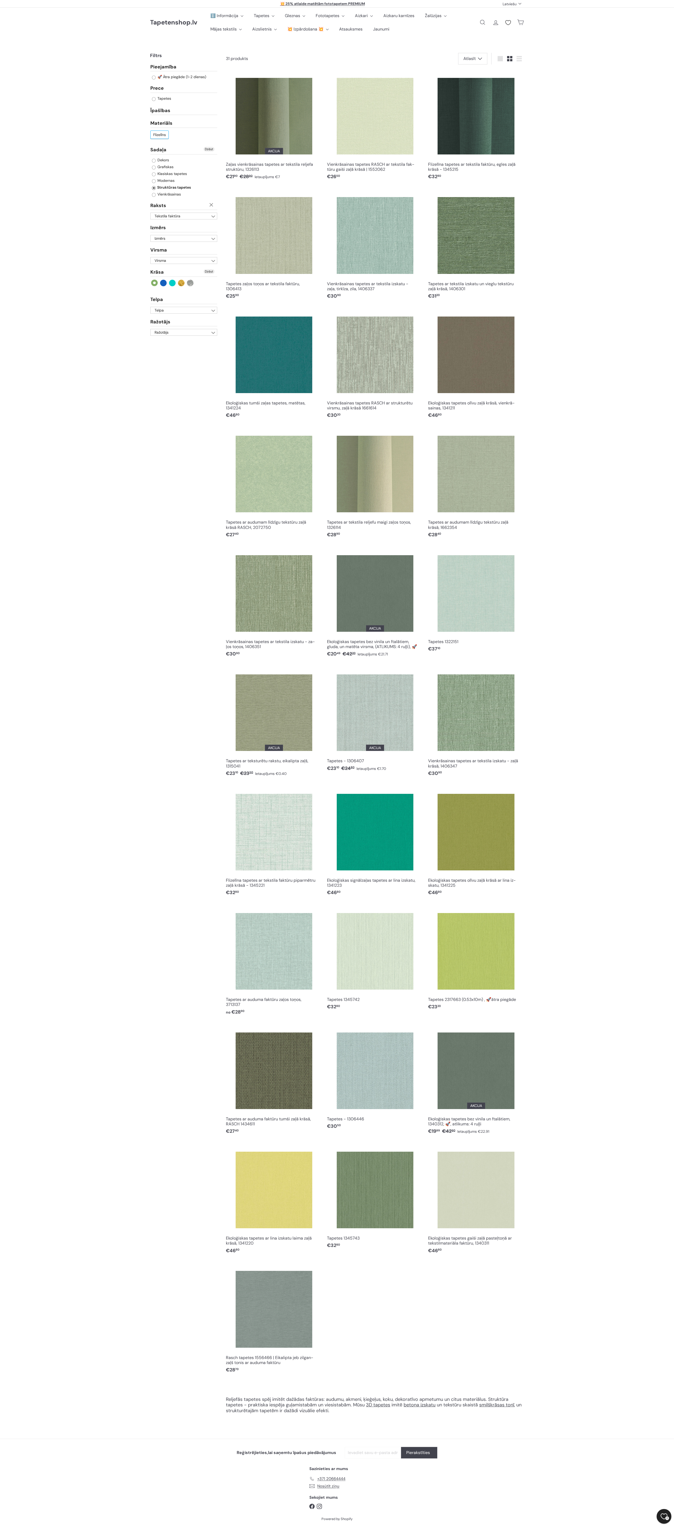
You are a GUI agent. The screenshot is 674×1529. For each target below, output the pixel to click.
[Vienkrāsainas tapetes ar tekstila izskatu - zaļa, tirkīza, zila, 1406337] (375, 246)
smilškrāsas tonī (496, 1405)
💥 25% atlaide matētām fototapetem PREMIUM (322, 3)
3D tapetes (378, 1405)
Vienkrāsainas (168, 194)
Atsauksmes (351, 29)
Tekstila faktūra (167, 216)
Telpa (156, 299)
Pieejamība (163, 67)
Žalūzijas (434, 15)
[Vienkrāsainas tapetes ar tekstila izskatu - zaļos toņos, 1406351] (274, 603)
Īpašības (160, 110)
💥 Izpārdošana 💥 (306, 29)
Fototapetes (328, 15)
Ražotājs (160, 322)
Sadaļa (158, 150)
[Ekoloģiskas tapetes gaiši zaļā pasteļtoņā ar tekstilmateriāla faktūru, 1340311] (476, 1200)
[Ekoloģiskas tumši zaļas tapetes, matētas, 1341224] (274, 365)
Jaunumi (381, 29)
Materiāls (161, 123)
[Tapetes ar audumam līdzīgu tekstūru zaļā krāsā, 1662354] (476, 484)
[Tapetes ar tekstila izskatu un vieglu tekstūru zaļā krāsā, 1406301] (476, 246)
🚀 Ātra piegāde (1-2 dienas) (181, 77)
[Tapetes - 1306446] (375, 1078)
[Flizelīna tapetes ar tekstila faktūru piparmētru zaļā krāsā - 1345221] (274, 842)
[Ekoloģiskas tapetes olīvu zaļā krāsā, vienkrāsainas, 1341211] (476, 365)
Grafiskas (165, 166)
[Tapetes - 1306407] (375, 720)
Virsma (158, 250)
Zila (163, 283)
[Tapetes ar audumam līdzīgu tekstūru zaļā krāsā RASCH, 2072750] (274, 484)
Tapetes (262, 15)
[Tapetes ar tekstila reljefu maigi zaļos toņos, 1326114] (375, 484)
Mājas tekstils (224, 29)
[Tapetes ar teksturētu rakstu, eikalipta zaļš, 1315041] (274, 723)
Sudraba (190, 283)
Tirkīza (172, 283)
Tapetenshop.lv (173, 22)
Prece (157, 88)
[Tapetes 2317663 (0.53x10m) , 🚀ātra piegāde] (476, 959)
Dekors (162, 160)
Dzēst (209, 149)
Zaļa (154, 283)
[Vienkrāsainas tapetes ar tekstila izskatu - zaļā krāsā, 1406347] (476, 723)
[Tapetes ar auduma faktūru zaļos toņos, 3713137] (274, 962)
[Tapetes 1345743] (375, 1198)
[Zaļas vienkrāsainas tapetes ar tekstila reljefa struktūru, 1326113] (274, 126)
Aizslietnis (262, 29)
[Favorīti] (508, 22)
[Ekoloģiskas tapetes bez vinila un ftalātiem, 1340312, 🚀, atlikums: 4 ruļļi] (476, 1081)
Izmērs (158, 228)
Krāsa (157, 272)
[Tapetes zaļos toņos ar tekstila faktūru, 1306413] (274, 246)
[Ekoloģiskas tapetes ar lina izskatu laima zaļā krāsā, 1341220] (274, 1200)
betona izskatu (419, 1405)
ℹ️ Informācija (224, 15)
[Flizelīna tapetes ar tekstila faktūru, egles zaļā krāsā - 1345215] (476, 126)
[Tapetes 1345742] (375, 959)
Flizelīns (159, 134)
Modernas (165, 180)
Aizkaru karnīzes (398, 15)
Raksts (158, 205)
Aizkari (362, 15)
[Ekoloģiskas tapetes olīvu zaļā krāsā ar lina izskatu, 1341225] (476, 842)
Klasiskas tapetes (171, 173)
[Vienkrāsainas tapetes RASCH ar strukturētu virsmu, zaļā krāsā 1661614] (375, 365)
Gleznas (293, 15)
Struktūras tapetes (173, 187)
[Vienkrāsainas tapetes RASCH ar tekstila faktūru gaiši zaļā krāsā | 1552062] (375, 126)
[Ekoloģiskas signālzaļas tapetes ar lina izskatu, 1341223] (375, 842)
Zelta (181, 283)
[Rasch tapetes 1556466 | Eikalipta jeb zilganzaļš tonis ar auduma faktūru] (274, 1319)
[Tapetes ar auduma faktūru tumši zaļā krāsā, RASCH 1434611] (274, 1081)
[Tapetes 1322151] (476, 601)
